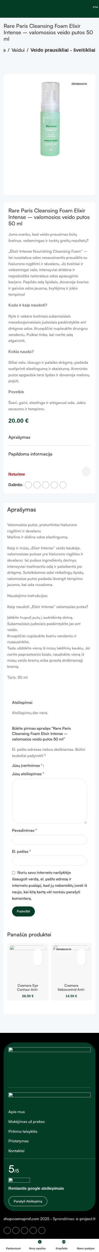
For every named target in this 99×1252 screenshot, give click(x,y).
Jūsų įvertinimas (27, 765)
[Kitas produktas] (18, 66)
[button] (13, 134)
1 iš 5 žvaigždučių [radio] (50, 765)
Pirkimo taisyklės (22, 1131)
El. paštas (21, 851)
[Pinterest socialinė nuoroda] (45, 485)
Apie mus (16, 1111)
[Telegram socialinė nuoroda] (63, 485)
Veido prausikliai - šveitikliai (63, 50)
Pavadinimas (24, 830)
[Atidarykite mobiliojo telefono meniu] (5, 9)
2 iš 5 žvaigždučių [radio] (54, 765)
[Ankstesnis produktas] (6, 66)
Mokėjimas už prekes (26, 1121)
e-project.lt (85, 1218)
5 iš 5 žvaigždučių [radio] (66, 765)
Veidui (18, 50)
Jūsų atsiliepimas (28, 773)
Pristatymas (18, 1140)
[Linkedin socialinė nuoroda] (54, 485)
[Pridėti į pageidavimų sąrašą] (86, 471)
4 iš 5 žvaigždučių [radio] (62, 765)
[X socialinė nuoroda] (37, 485)
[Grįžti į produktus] (12, 66)
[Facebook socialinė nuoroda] (28, 485)
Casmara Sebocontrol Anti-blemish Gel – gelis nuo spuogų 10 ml (71, 991)
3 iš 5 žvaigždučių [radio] (58, 765)
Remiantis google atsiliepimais (36, 1188)
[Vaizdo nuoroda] (49, 1064)
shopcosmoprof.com (21, 1218)
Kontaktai (16, 1150)
